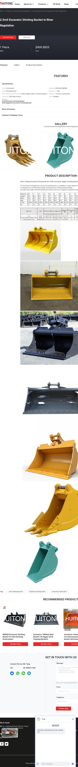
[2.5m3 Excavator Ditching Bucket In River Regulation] (15, 618)
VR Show (56, 4)
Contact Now (63, 708)
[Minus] (73, 719)
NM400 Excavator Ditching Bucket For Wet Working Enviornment (14, 636)
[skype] (29, 673)
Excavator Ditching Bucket (22, 11)
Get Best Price (8, 37)
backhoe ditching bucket (37, 591)
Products (9, 11)
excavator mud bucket (59, 591)
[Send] (73, 764)
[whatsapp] (18, 673)
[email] (12, 673)
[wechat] (23, 673)
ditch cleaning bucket (16, 591)
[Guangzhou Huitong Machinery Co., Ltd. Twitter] (6, 744)
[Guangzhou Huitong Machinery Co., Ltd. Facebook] (2, 744)
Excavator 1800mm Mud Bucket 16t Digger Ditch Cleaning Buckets (43, 636)
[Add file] (37, 764)
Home (2, 11)
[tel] (35, 673)
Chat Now (26, 37)
